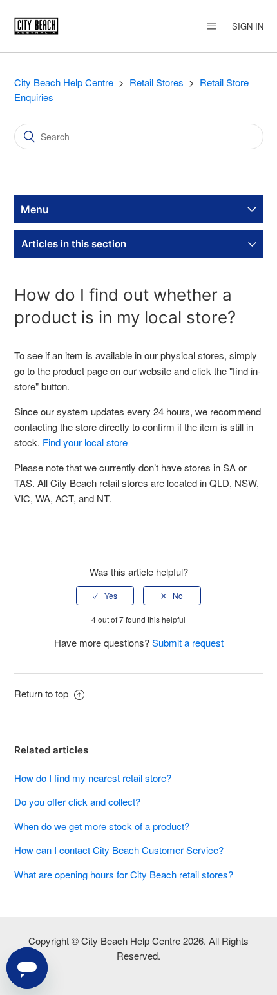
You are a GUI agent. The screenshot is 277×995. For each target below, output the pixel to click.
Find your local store (85, 442)
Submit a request (188, 642)
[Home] (36, 24)
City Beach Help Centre (63, 82)
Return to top (42, 693)
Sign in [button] (247, 26)
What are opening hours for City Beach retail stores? (123, 874)
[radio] (105, 595)
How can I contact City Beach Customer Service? (119, 850)
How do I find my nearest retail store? (92, 777)
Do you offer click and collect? (77, 801)
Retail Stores (156, 82)
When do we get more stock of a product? (101, 826)
